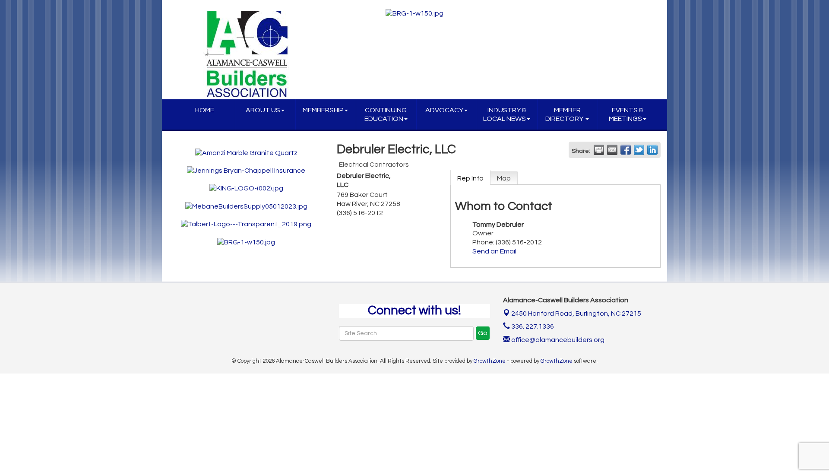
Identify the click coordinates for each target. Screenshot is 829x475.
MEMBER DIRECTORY (565, 114)
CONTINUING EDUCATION (385, 114)
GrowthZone (490, 361)
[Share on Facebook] (625, 150)
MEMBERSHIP (323, 110)
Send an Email (494, 251)
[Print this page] (599, 150)
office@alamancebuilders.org (557, 339)
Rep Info (470, 178)
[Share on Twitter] (639, 150)
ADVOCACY (444, 110)
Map (504, 178)
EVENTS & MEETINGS (626, 114)
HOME (204, 110)
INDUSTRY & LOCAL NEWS (504, 114)
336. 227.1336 (532, 326)
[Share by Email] (612, 150)
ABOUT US (263, 110)
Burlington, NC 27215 (576, 313)
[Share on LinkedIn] (652, 150)
